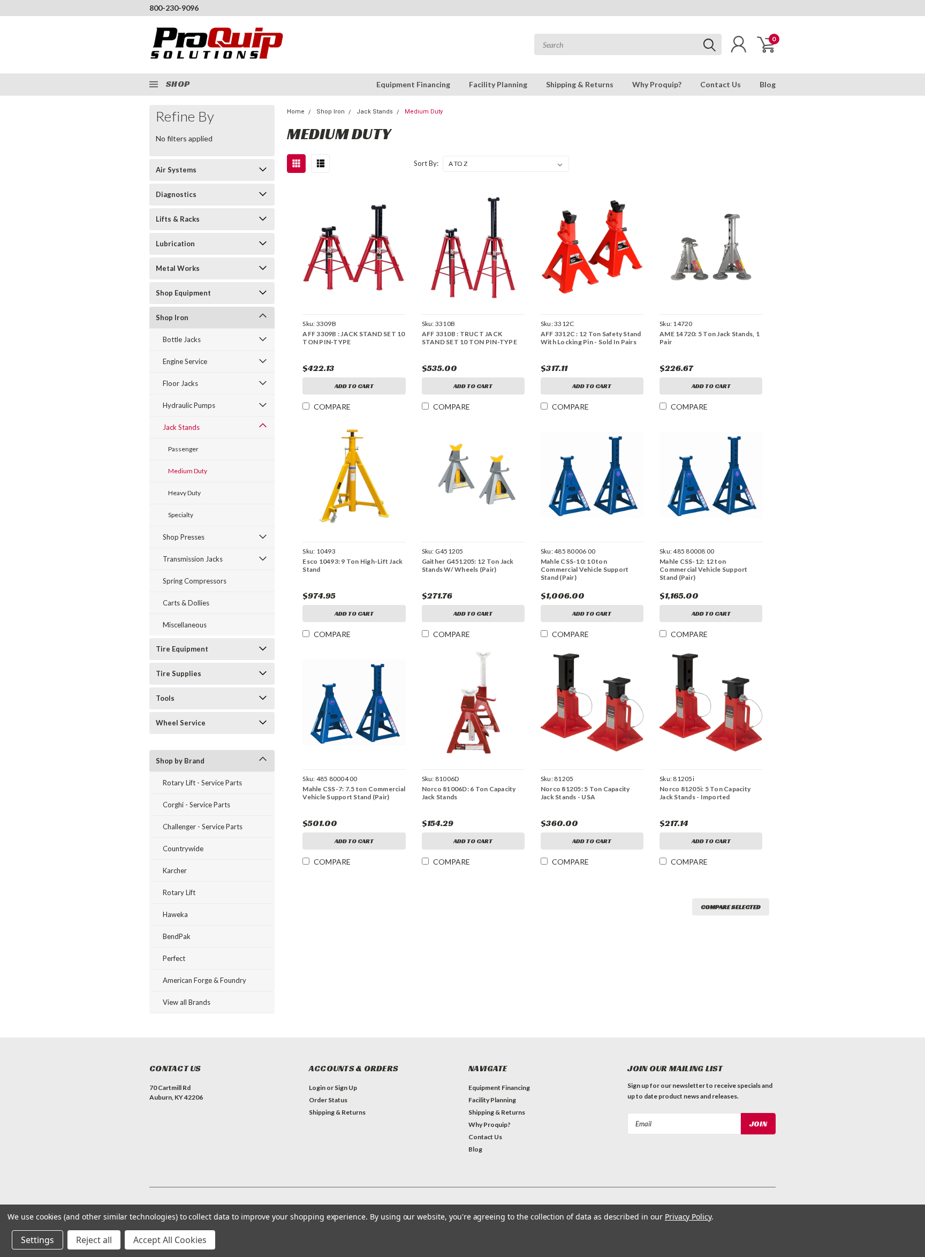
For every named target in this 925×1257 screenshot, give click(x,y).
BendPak (177, 936)
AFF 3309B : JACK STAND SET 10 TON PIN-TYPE (353, 338)
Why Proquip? (656, 84)
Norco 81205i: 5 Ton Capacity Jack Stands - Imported (704, 793)
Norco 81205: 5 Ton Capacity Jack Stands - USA (585, 793)
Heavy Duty (184, 493)
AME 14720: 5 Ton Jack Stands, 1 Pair (709, 338)
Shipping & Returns (579, 84)
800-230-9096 (174, 7)
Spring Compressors (194, 581)
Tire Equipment (182, 649)
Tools (165, 698)
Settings (37, 1240)
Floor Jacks (180, 383)
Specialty (180, 515)
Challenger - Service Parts (202, 826)
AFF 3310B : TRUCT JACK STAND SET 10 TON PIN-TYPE (469, 338)
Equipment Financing (413, 84)
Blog (768, 84)
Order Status (328, 1100)
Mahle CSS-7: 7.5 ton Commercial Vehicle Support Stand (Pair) (353, 793)
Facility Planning (498, 84)
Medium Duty (187, 471)
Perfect (174, 958)
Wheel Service (181, 722)
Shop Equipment (183, 293)
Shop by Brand (180, 760)
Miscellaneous (185, 624)
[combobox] (628, 44)
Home (296, 111)
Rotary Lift (179, 892)
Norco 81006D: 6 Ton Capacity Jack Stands (469, 793)
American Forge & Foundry (204, 980)
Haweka (175, 914)
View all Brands (186, 1002)
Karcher (175, 870)
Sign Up (346, 1088)
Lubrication (175, 243)
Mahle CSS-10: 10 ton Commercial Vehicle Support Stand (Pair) (585, 569)
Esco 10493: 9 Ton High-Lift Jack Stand (352, 565)
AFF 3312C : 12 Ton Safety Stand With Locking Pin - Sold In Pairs (591, 338)
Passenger (183, 449)
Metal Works (178, 268)
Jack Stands (181, 427)
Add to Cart (354, 386)
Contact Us (720, 84)
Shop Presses (183, 537)
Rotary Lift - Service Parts (202, 782)
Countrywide (183, 848)
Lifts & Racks (178, 219)
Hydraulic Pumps (189, 405)
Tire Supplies (178, 673)
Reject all (94, 1240)
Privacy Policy (688, 1216)
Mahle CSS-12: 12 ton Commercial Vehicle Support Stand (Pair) (703, 569)
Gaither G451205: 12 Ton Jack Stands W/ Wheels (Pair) (468, 565)
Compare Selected (731, 907)
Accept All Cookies (170, 1240)
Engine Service (185, 361)
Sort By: (426, 163)
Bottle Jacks (182, 339)
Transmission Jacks (193, 559)
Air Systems (176, 169)
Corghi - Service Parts (196, 804)
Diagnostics (176, 194)
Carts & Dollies (186, 603)
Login (317, 1088)
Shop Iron (172, 317)
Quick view (354, 248)
